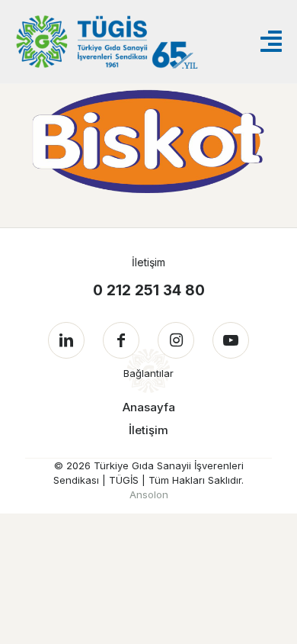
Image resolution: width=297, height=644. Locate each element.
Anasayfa (149, 407)
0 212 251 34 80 (149, 290)
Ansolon (148, 494)
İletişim (148, 430)
